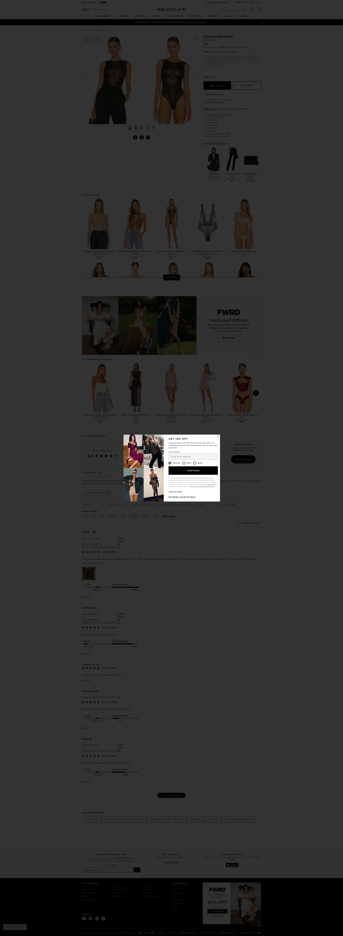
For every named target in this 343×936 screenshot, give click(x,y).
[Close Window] (218, 437)
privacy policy (212, 484)
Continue (193, 470)
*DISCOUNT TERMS (175, 491)
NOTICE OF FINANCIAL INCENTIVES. (202, 486)
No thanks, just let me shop (182, 497)
